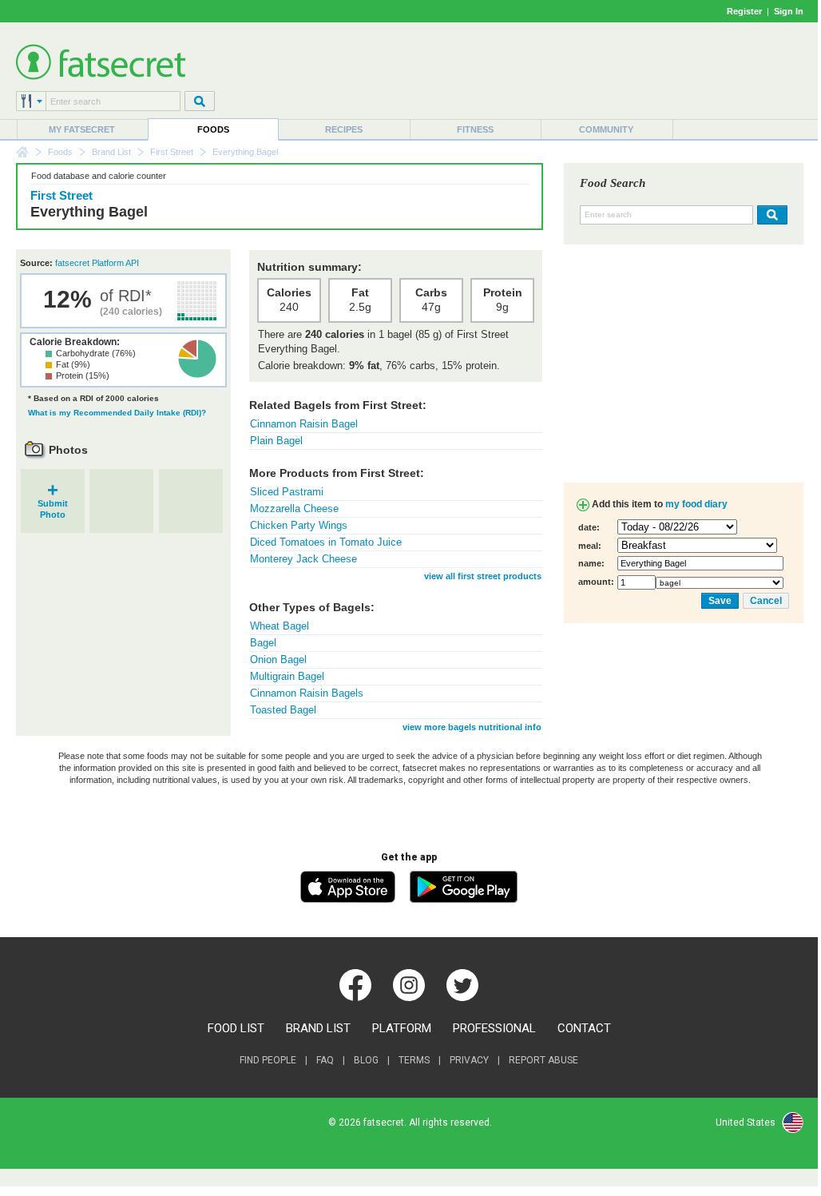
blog (366, 1060)
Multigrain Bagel (287, 676)
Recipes (344, 129)
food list (236, 1028)
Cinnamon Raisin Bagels (306, 693)
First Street (171, 152)
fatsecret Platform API (97, 263)
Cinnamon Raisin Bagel (304, 424)
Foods (213, 129)
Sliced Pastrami (286, 492)
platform (401, 1028)
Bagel (263, 643)
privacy (469, 1060)
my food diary (696, 504)
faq (325, 1060)
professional (494, 1028)
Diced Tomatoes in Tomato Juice (326, 542)
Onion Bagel (278, 660)
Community (606, 129)
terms (414, 1060)
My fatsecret (82, 129)
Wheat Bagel (279, 626)
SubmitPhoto (53, 503)
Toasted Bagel (283, 710)
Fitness (475, 129)
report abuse (543, 1060)
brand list (318, 1028)
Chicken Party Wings (298, 525)
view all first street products (482, 576)
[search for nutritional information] (770, 214)
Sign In (788, 11)
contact (584, 1028)
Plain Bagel (276, 441)
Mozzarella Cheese (294, 509)
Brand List (111, 152)
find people (268, 1060)
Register (744, 11)
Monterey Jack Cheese (303, 559)
